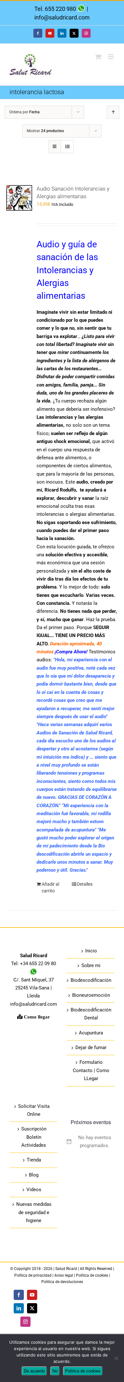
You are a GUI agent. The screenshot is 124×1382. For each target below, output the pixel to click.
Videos (33, 1189)
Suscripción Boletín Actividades (33, 1137)
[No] (116, 1358)
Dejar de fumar (91, 1047)
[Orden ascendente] (113, 112)
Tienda (34, 1160)
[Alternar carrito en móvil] (98, 56)
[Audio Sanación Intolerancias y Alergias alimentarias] (19, 207)
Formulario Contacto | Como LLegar (91, 1070)
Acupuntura (91, 1033)
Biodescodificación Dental (91, 1014)
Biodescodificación (91, 980)
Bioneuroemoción (91, 995)
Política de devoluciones (62, 1282)
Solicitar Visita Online (34, 1110)
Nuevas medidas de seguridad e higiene (34, 1212)
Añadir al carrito (50, 887)
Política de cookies (92, 1275)
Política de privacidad (33, 1275)
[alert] (90, 1142)
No (55, 1371)
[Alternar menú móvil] (111, 56)
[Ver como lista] (67, 146)
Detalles (85, 884)
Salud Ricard (66, 1268)
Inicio (91, 951)
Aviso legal (63, 1275)
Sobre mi (90, 965)
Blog (33, 1175)
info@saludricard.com (62, 17)
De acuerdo (34, 1371)
